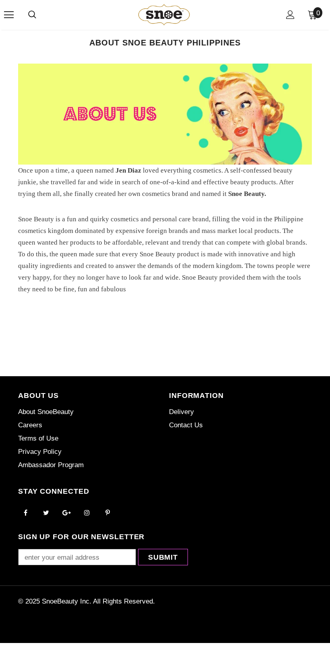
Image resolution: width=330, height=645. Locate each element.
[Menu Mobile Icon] (9, 15)
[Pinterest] (107, 512)
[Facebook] (25, 512)
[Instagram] (87, 512)
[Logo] (164, 14)
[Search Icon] (32, 15)
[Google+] (66, 512)
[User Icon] (290, 14)
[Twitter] (46, 512)
